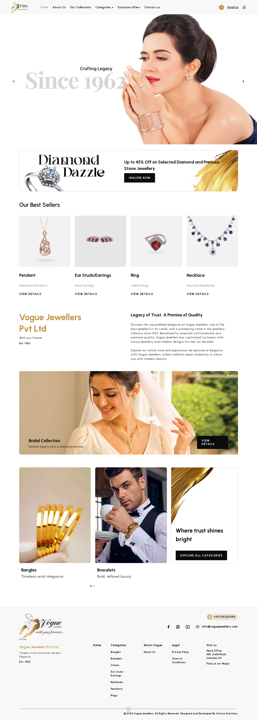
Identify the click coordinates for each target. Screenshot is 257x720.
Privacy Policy (180, 651)
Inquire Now (140, 178)
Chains (115, 665)
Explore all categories (201, 555)
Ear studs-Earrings (117, 673)
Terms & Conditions (179, 660)
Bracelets (116, 658)
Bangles (116, 651)
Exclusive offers (129, 7)
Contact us (152, 7)
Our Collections (80, 7)
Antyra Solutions (227, 713)
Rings (114, 695)
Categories (103, 7)
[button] (226, 376)
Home (44, 7)
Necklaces (117, 682)
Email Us (232, 7)
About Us (59, 7)
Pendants (117, 688)
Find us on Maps (218, 663)
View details (208, 442)
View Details (30, 294)
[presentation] (13, 80)
